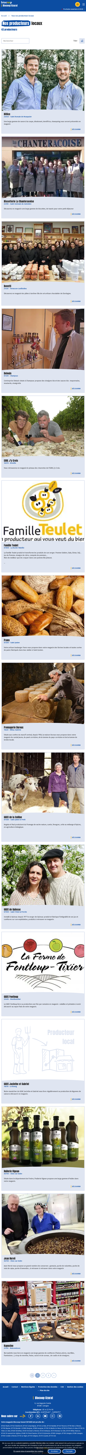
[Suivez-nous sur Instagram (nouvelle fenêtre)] (52, 1416)
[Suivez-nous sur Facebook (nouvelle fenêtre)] (30, 1416)
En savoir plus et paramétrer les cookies (28, 1451)
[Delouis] (43, 339)
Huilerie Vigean (11, 1171)
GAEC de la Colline (13, 817)
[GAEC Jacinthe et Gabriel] (43, 1050)
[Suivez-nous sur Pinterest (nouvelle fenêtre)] (59, 1416)
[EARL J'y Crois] (43, 426)
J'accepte (69, 1451)
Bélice (7, 114)
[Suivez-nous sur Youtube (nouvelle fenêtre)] (45, 1416)
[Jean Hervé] (43, 1224)
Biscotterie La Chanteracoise (19, 201)
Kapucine (8, 1345)
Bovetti (7, 286)
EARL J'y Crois (11, 460)
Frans (7, 640)
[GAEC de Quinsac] (43, 875)
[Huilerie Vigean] (43, 1137)
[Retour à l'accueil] (6, 2)
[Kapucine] (43, 1312)
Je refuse (54, 1451)
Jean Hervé (9, 1258)
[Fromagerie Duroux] (43, 693)
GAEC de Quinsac (12, 909)
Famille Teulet (11, 545)
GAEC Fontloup (11, 996)
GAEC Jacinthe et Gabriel (16, 1084)
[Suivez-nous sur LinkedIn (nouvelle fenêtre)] (38, 1416)
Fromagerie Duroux (13, 727)
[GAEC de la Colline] (43, 783)
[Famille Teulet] (43, 511)
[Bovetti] (43, 252)
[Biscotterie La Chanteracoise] (43, 167)
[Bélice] (43, 80)
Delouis (7, 373)
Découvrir (77, 129)
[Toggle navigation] (83, 5)
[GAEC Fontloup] (43, 963)
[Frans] (43, 606)
